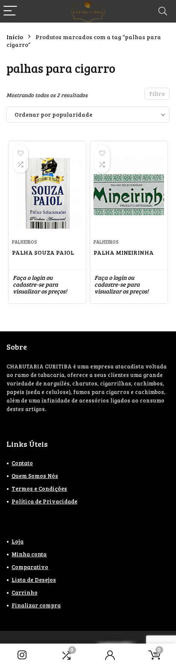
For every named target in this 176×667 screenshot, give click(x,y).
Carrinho (25, 592)
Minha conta (29, 554)
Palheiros (24, 242)
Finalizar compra (36, 605)
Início (14, 37)
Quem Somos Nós (35, 476)
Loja (17, 541)
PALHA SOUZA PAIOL (43, 252)
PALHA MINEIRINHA (124, 252)
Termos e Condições (39, 488)
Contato (22, 463)
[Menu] (10, 11)
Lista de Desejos (34, 580)
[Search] (163, 11)
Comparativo (30, 567)
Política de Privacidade (44, 501)
